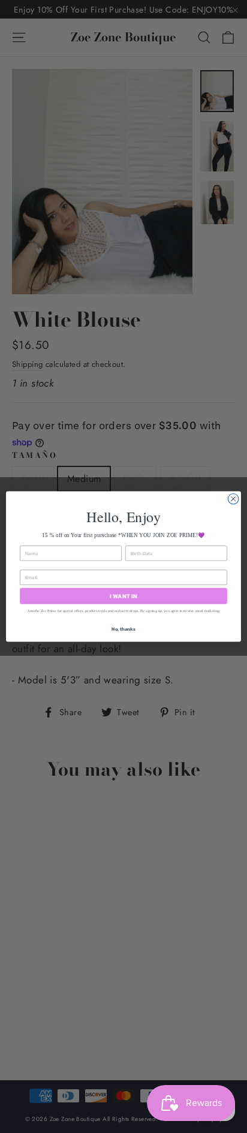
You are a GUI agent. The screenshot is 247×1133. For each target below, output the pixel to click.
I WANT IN (123, 595)
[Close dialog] (233, 498)
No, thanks (123, 628)
